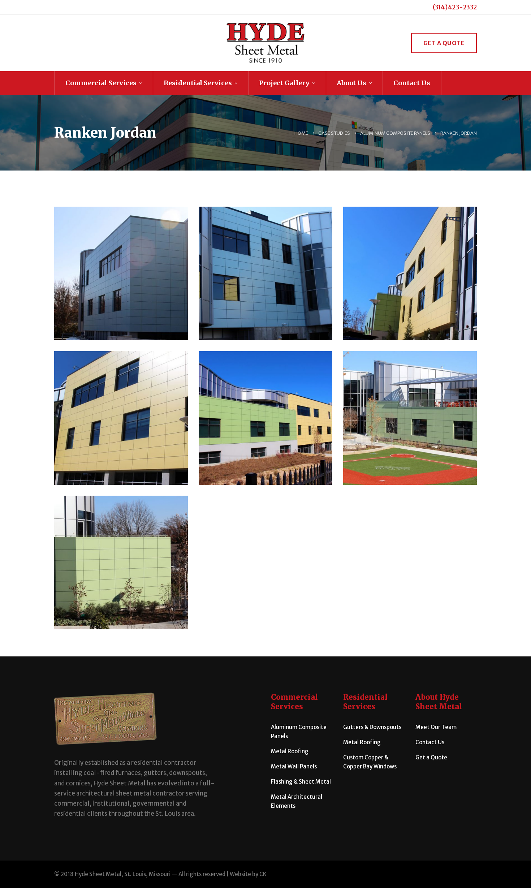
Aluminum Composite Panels (395, 133)
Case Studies (334, 133)
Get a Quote (444, 43)
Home (301, 133)
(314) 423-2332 (455, 7)
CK (263, 874)
